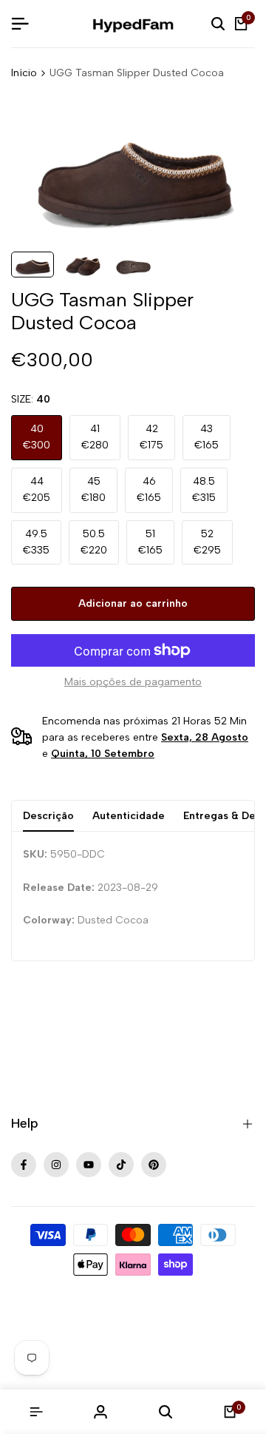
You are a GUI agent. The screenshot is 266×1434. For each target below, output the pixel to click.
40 (36, 437)
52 (207, 542)
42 (151, 437)
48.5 (204, 489)
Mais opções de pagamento (133, 682)
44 (36, 489)
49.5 (36, 542)
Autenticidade (128, 815)
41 (95, 437)
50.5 (94, 542)
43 (206, 437)
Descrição (48, 815)
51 (150, 542)
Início (24, 73)
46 (149, 489)
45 (93, 489)
